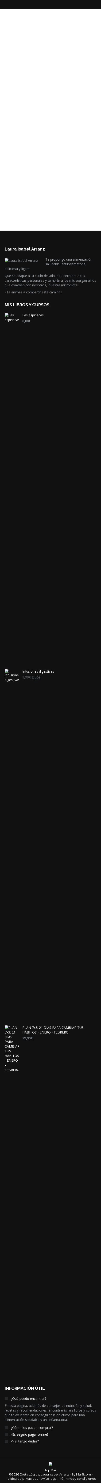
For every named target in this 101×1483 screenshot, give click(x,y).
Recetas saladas (27, 21)
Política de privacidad (22, 1478)
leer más (19, 107)
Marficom (83, 1474)
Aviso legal (49, 1478)
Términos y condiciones (78, 1478)
